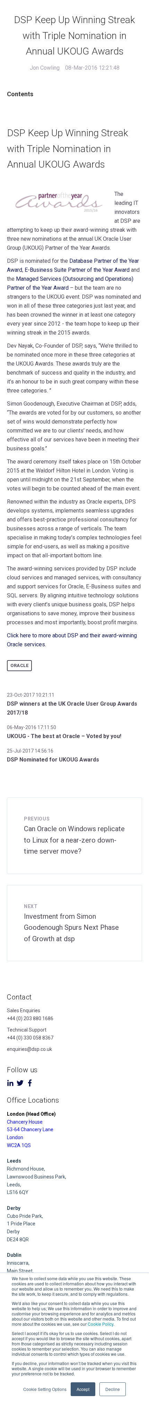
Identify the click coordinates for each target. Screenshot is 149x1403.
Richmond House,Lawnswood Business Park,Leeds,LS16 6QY (36, 1176)
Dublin (14, 1255)
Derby (13, 1231)
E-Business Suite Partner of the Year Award (77, 270)
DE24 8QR (18, 1239)
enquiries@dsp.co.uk (29, 1049)
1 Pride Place (21, 1223)
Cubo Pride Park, (25, 1216)
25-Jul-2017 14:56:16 (30, 751)
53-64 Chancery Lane (30, 1129)
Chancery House (25, 1122)
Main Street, (20, 1271)
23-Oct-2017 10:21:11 (30, 695)
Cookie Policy (100, 1324)
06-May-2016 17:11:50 (31, 727)
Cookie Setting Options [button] (45, 1389)
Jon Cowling (45, 67)
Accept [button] (83, 1389)
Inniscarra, (18, 1263)
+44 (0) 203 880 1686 (30, 1018)
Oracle (19, 665)
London (15, 1137)
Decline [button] (112, 1389)
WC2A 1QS (19, 1145)
